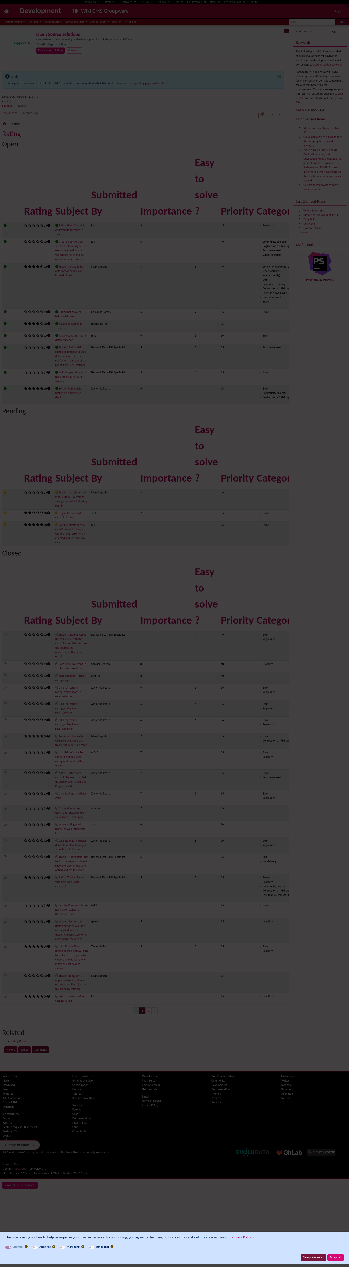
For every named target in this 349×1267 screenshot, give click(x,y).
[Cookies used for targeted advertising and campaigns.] (82, 1247)
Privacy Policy (242, 1237)
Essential (18, 1247)
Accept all (335, 1257)
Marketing (73, 1247)
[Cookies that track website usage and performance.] (53, 1247)
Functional (102, 1247)
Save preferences (313, 1257)
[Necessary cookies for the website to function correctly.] (26, 1247)
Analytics (45, 1247)
